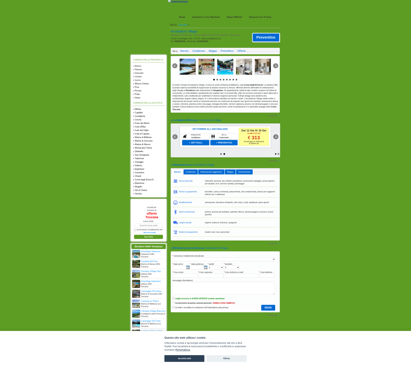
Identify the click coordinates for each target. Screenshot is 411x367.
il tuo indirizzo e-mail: (234, 272)
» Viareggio (138, 162)
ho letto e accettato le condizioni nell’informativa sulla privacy (201, 307)
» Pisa (136, 87)
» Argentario (138, 169)
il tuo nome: (178, 272)
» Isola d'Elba (139, 126)
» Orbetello (138, 151)
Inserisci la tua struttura (206, 17)
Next (275, 65)
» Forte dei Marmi (141, 123)
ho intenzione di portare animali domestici (193, 303)
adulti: (211, 264)
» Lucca (136, 80)
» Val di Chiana (140, 190)
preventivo (227, 50)
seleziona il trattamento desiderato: (188, 256)
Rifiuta (226, 358)
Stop (278, 154)
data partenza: (197, 264)
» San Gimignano (141, 155)
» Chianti (137, 176)
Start (276, 154)
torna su (272, 115)
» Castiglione (139, 116)
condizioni (198, 50)
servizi (184, 50)
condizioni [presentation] (190, 172)
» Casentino (138, 172)
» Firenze (137, 69)
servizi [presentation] (177, 172)
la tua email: (148, 221)
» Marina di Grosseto (143, 141)
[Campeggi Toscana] (178, 1)
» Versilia (137, 193)
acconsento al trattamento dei (149, 231)
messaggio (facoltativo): (182, 280)
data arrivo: (178, 264)
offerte (241, 50)
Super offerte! (234, 17)
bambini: (228, 264)
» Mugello (137, 186)
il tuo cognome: (205, 272)
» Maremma (138, 183)
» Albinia (137, 109)
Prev (174, 65)
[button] (266, 37)
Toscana (182, 24)
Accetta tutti (184, 358)
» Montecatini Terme (142, 148)
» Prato (136, 94)
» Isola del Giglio (141, 130)
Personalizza (182, 349)
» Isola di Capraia (141, 134)
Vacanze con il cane (260, 17)
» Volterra (137, 165)
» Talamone (138, 158)
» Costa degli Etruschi (143, 179)
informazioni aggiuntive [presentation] (211, 172)
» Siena (136, 97)
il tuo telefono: (266, 272)
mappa (213, 50)
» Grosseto (138, 73)
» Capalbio (138, 112)
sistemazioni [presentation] (244, 172)
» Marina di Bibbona (142, 137)
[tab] (177, 172)
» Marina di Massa (141, 144)
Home (182, 17)
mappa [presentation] (230, 172)
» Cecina (137, 119)
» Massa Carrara (141, 83)
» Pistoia (137, 90)
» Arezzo (137, 66)
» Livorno (137, 76)
